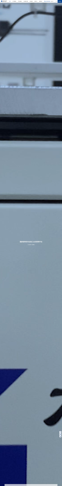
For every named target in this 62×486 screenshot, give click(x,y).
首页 (10, 1)
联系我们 (40, 1)
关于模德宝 (14, 1)
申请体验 (59, 1)
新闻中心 (35, 1)
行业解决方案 (25, 1)
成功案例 (31, 1)
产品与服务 (20, 1)
